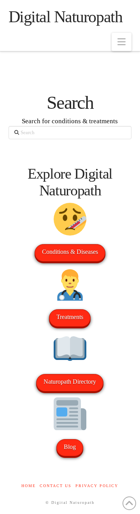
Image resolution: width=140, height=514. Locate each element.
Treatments (69, 317)
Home (28, 486)
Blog (70, 446)
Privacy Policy (96, 486)
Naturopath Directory (70, 381)
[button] (121, 42)
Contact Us (56, 486)
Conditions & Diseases (70, 251)
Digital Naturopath (65, 17)
